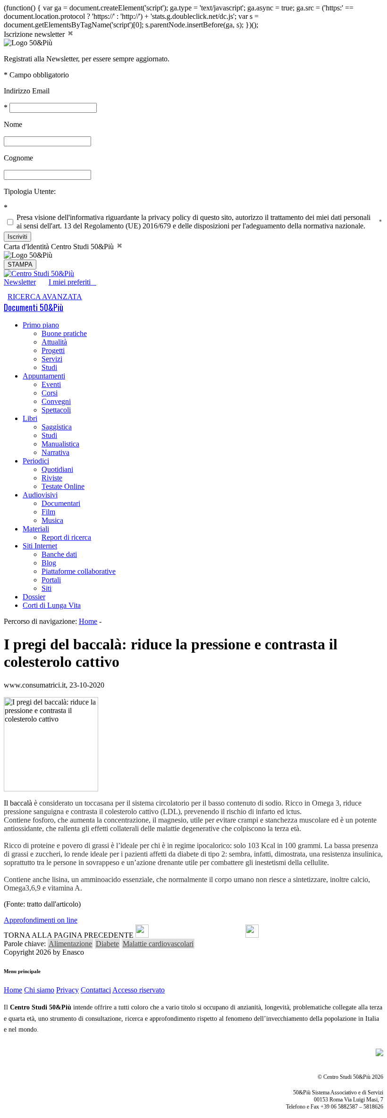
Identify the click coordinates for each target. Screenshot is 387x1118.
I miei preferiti (72, 282)
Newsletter (20, 282)
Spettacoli (56, 410)
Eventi (51, 384)
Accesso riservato (138, 990)
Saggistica (57, 427)
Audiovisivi (40, 495)
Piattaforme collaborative (79, 571)
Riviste (52, 478)
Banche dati (59, 554)
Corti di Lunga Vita (52, 605)
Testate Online (63, 486)
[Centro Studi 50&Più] (39, 273)
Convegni (56, 401)
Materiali (36, 529)
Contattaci (96, 990)
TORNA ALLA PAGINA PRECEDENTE (69, 935)
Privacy (67, 990)
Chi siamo (39, 990)
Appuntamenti (44, 376)
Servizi (52, 359)
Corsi (50, 393)
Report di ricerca (66, 537)
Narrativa (55, 452)
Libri (30, 418)
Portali (51, 580)
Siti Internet (40, 546)
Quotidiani (57, 469)
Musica (52, 520)
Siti (46, 588)
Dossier (34, 597)
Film (48, 512)
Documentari (61, 503)
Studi (49, 367)
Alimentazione (70, 944)
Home (88, 621)
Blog (49, 563)
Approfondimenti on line (40, 920)
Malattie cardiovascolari (158, 944)
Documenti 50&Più (33, 307)
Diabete (107, 944)
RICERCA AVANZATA (45, 297)
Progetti (53, 350)
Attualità (54, 342)
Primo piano (41, 325)
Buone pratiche (64, 333)
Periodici (36, 461)
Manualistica (60, 444)
